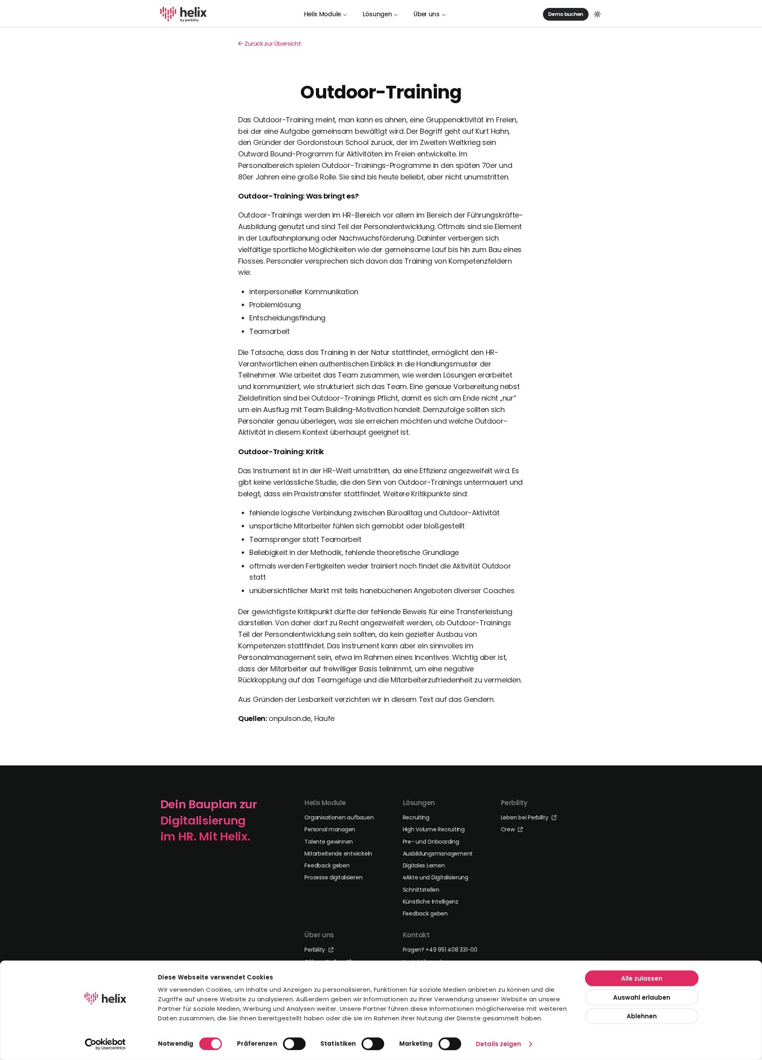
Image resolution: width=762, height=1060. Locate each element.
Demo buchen (565, 13)
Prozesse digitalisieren (333, 877)
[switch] (294, 1043)
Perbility (315, 950)
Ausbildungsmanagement (438, 854)
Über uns (427, 14)
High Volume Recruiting (434, 829)
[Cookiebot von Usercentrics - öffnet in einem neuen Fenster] (105, 1044)
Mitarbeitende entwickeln (338, 854)
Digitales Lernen (424, 865)
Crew (508, 829)
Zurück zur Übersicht (272, 43)
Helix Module (322, 14)
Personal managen (329, 829)
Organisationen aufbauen (338, 817)
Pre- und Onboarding (431, 842)
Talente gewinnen (328, 842)
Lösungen (377, 14)
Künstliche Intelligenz (430, 902)
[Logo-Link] (183, 14)
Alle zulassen (641, 978)
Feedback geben (326, 865)
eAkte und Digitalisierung (435, 877)
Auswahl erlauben (641, 997)
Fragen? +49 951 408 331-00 (440, 950)
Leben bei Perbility (525, 817)
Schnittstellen (421, 890)
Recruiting (416, 817)
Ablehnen (642, 1016)
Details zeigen (498, 1044)
